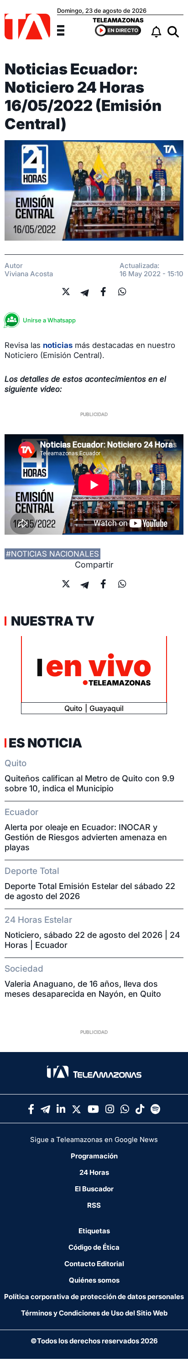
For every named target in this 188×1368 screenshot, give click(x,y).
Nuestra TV (51, 621)
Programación (94, 1156)
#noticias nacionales (52, 553)
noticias (58, 345)
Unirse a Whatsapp (49, 320)
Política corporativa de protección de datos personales (94, 1296)
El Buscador (94, 1188)
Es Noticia (45, 743)
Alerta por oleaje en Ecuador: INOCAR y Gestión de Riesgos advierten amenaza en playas (86, 837)
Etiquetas (94, 1230)
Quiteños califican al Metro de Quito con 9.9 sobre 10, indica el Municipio (89, 783)
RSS (94, 1205)
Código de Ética (94, 1247)
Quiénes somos (94, 1280)
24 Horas (94, 1172)
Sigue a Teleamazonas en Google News (94, 1139)
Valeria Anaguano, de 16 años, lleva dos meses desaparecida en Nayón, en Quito (83, 989)
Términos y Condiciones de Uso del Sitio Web (94, 1313)
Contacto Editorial (94, 1263)
